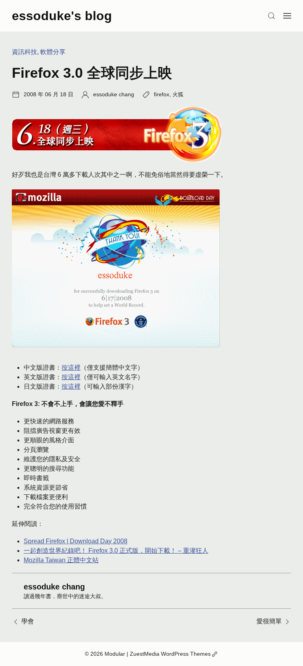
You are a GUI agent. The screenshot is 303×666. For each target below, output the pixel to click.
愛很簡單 (269, 621)
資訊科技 (24, 52)
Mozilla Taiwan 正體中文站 (61, 560)
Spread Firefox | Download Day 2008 (75, 541)
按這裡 (71, 367)
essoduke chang (113, 94)
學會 (27, 621)
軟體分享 (52, 52)
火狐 (177, 94)
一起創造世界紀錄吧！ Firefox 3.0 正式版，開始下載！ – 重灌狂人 (116, 550)
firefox (161, 94)
